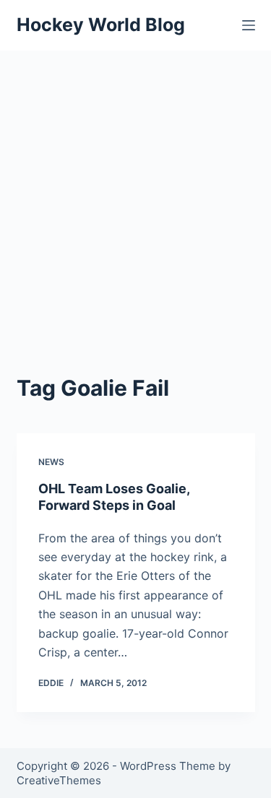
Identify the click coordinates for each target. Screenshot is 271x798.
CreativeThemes (59, 780)
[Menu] (248, 25)
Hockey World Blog (101, 24)
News (51, 461)
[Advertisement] (135, 193)
